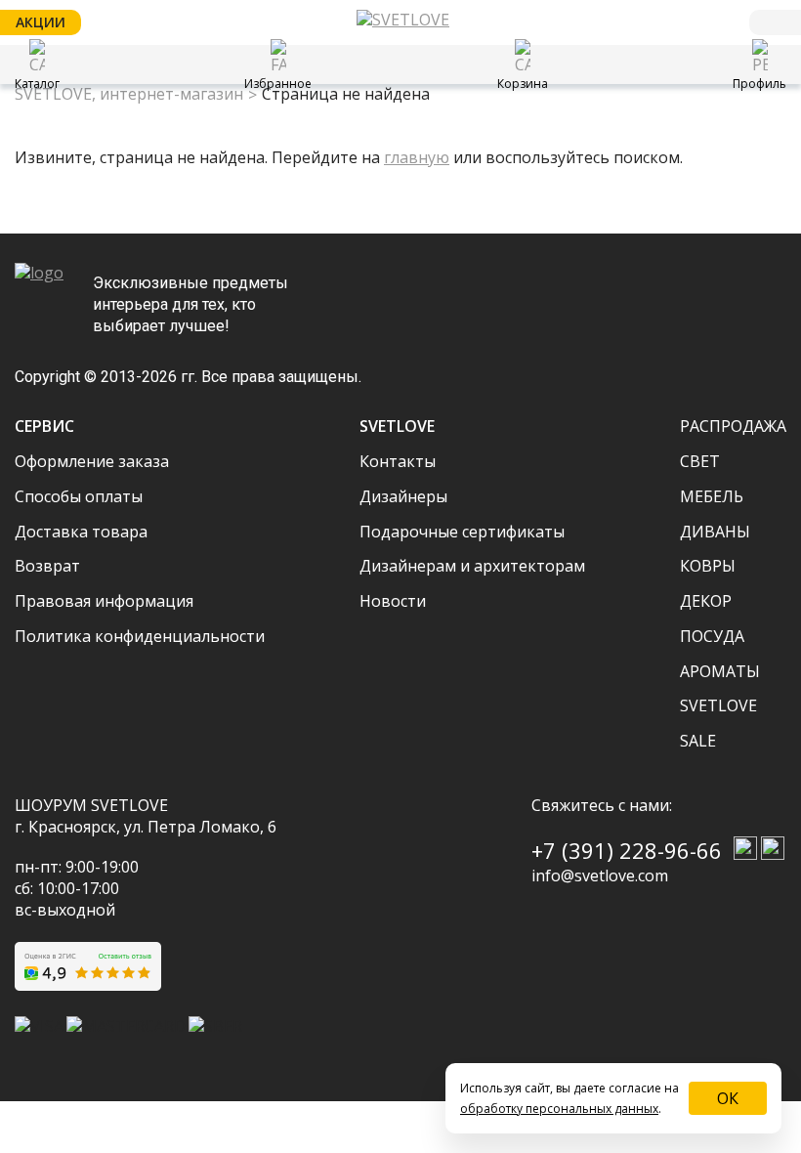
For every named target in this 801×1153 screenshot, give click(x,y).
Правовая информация (104, 601)
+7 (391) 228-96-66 (626, 850)
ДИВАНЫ (715, 531)
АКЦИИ (40, 22)
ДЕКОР (706, 601)
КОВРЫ (708, 565)
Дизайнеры (403, 496)
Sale (698, 740)
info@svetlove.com (599, 875)
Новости (392, 601)
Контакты (397, 461)
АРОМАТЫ (720, 671)
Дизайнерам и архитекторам (472, 565)
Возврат (47, 565)
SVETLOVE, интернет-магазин (129, 94)
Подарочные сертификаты (462, 531)
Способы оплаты (79, 496)
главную (416, 157)
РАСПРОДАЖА (733, 426)
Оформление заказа (92, 461)
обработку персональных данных (559, 1108)
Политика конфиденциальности (140, 636)
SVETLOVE (718, 705)
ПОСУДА (712, 636)
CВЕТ (700, 461)
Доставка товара (81, 531)
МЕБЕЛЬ (711, 496)
